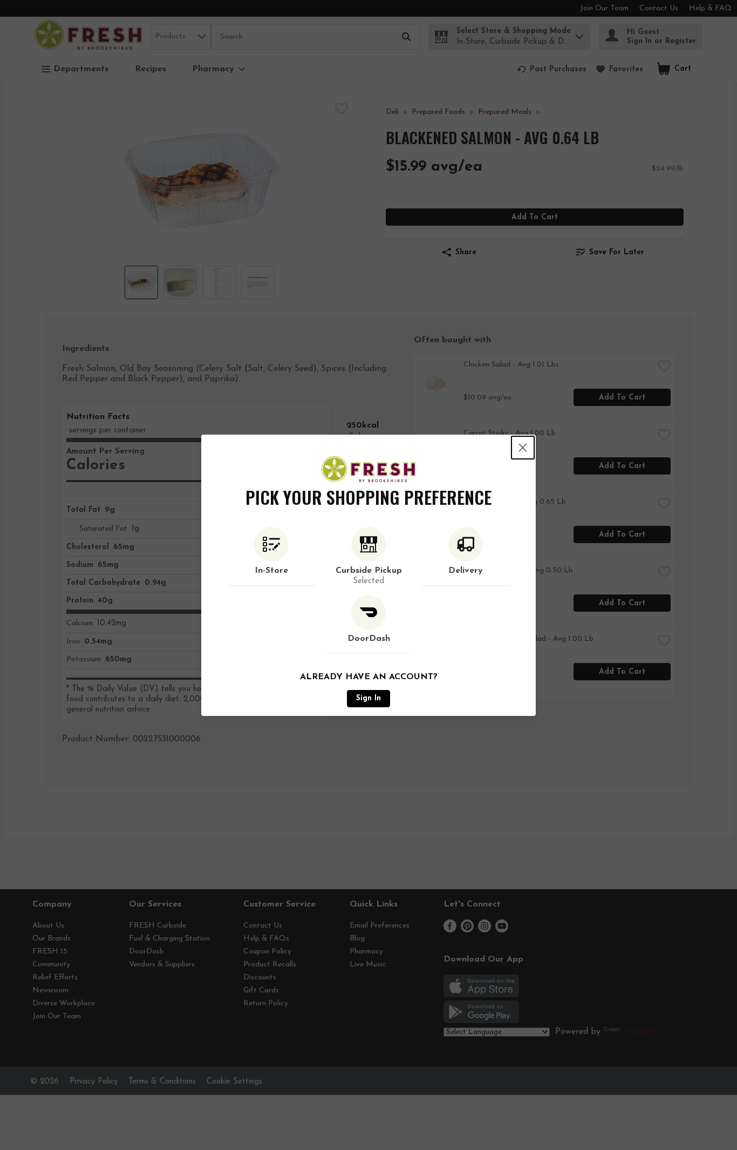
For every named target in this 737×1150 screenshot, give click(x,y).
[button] (271, 556)
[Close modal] (523, 448)
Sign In (368, 698)
